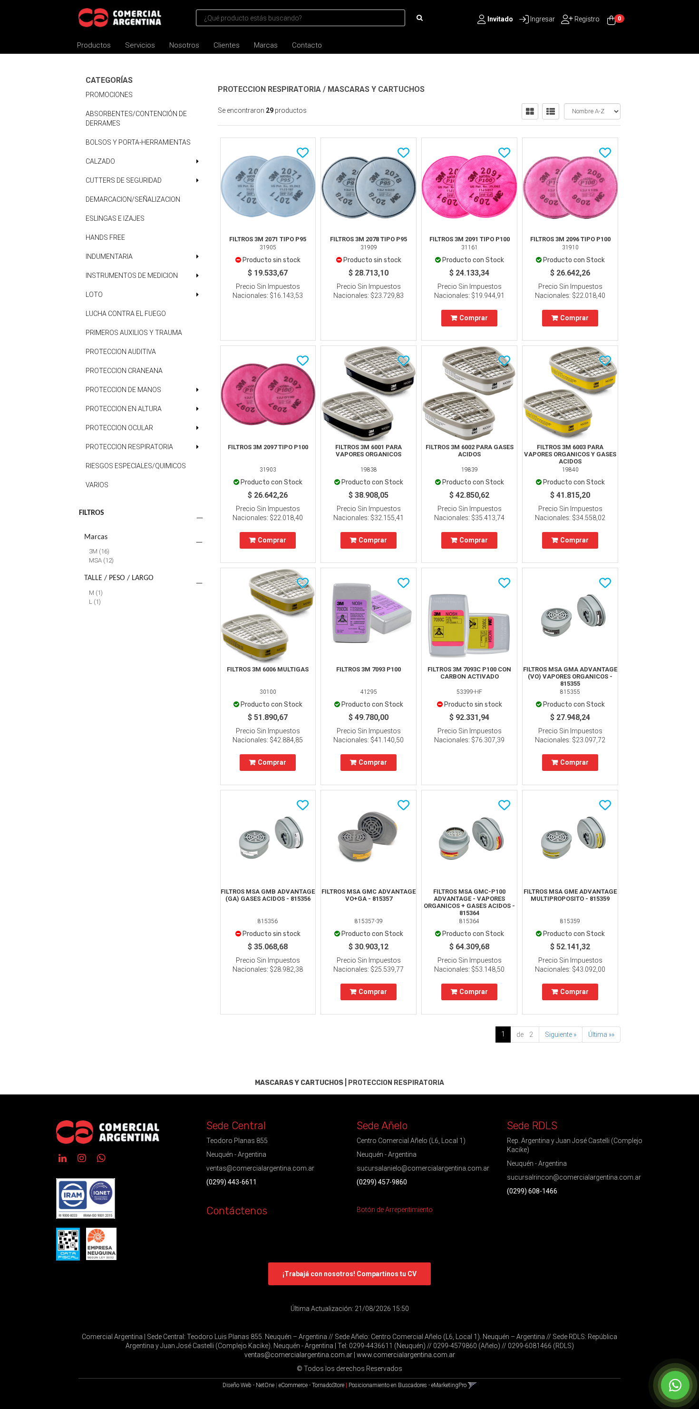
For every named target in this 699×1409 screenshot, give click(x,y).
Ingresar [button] (542, 19)
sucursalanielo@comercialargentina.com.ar (423, 1168)
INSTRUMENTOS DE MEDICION (132, 275)
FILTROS (91, 513)
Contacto (307, 45)
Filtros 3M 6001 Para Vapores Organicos (368, 450)
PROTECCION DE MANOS (123, 390)
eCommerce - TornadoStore (311, 1385)
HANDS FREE (105, 237)
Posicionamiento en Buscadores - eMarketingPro (407, 1385)
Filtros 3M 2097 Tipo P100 (268, 447)
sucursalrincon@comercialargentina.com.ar (574, 1177)
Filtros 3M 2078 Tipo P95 (368, 239)
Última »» (601, 1034)
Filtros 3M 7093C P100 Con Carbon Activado (469, 673)
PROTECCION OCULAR (119, 428)
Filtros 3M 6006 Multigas (268, 669)
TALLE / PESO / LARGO (119, 578)
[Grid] (530, 111)
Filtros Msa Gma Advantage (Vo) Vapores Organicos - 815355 (570, 676)
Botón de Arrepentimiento (395, 1209)
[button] (472, 1385)
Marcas (266, 45)
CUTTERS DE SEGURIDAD (124, 180)
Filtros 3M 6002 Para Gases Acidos (470, 450)
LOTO (94, 294)
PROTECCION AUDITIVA (121, 351)
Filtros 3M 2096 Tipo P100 (570, 239)
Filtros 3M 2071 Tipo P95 (267, 239)
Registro (586, 19)
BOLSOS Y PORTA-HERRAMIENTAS (138, 142)
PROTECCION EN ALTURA (124, 409)
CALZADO (100, 161)
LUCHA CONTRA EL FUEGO (126, 313)
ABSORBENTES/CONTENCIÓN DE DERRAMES (136, 118)
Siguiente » (560, 1034)
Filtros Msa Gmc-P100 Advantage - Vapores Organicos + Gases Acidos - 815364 (469, 902)
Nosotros (184, 45)
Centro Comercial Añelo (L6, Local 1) (411, 1140)
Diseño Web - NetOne (248, 1385)
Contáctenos (236, 1210)
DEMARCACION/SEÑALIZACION (133, 199)
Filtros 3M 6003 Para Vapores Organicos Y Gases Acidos (570, 454)
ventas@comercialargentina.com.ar (260, 1168)
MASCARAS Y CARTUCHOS (376, 89)
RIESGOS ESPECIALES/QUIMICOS (136, 466)
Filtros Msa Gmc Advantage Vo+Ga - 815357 (368, 895)
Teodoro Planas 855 (237, 1140)
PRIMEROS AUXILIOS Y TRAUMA (134, 332)
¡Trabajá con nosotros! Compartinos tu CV (349, 1274)
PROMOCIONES (109, 95)
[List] (550, 111)
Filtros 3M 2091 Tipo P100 (469, 239)
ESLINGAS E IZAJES (115, 218)
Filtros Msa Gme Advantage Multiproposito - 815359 (570, 895)
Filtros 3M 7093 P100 (368, 669)
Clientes (227, 45)
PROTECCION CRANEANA (124, 370)
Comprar (473, 318)
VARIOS (97, 485)
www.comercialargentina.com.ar (406, 1355)
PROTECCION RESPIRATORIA (129, 447)
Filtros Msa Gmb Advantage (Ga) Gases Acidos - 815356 (268, 895)
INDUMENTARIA (109, 256)
